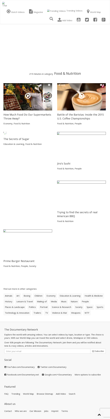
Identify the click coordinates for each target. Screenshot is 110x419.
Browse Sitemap (45, 393)
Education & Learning (13, 144)
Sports (100, 307)
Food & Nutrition (22, 123)
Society (32, 266)
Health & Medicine (94, 295)
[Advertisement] (55, 48)
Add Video (61, 393)
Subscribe (99, 351)
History (8, 301)
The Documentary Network (21, 329)
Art (17, 295)
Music (64, 301)
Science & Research (61, 307)
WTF (87, 312)
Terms (64, 411)
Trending (15, 393)
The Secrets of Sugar (16, 139)
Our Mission (35, 411)
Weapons (75, 312)
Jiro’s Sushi (63, 163)
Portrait (44, 307)
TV (46, 312)
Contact (8, 411)
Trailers (37, 312)
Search (72, 393)
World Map (28, 393)
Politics (32, 307)
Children (38, 295)
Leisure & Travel (24, 301)
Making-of (42, 301)
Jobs (46, 411)
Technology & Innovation (17, 312)
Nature (74, 301)
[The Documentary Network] (4, 3)
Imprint (54, 411)
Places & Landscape (15, 307)
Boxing (27, 295)
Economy (7, 123)
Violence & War (59, 312)
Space (90, 307)
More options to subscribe (88, 374)
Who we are (21, 411)
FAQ (6, 393)
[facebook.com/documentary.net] (95, 20)
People (78, 123)
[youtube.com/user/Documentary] (78, 20)
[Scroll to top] (99, 415)
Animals (8, 295)
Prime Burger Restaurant (19, 261)
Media (54, 301)
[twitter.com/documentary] (87, 20)
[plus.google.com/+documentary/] (103, 20)
